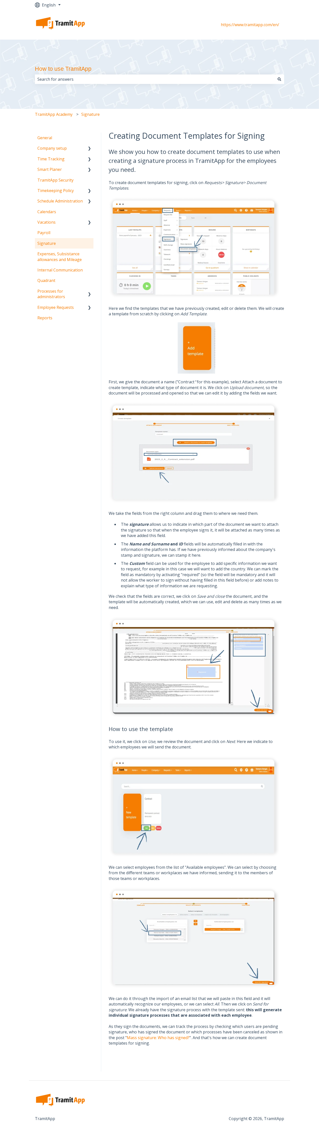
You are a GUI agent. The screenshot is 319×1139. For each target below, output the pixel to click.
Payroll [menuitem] (43, 232)
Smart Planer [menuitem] (49, 169)
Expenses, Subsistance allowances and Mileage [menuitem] (59, 256)
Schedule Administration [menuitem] (60, 201)
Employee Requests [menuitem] (55, 307)
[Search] (279, 79)
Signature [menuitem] (46, 243)
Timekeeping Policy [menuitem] (55, 190)
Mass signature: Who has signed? (158, 1037)
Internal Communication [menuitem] (60, 270)
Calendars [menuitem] (46, 211)
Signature (90, 114)
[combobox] (155, 79)
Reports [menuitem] (44, 318)
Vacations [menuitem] (46, 222)
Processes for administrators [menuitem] (51, 293)
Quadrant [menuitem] (46, 280)
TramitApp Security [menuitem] (55, 180)
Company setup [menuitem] (52, 148)
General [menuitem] (44, 137)
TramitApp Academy (54, 114)
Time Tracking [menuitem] (51, 159)
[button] (89, 148)
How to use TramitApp (63, 69)
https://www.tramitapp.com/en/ (250, 24)
